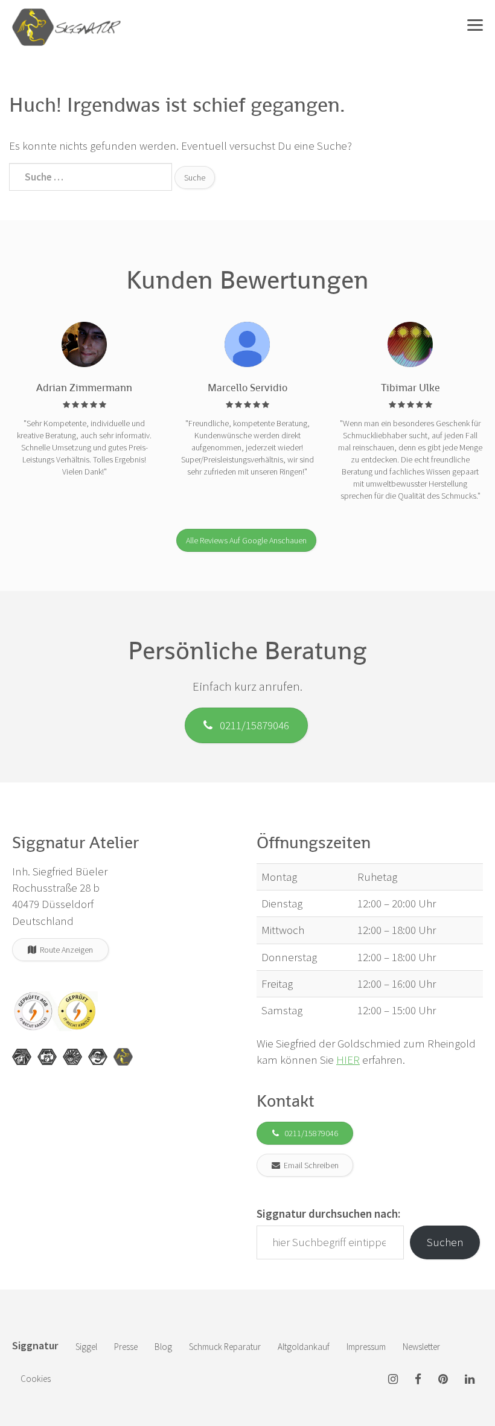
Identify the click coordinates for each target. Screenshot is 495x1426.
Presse (126, 1346)
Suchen (445, 1242)
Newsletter (421, 1346)
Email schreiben (309, 1165)
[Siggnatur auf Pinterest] (443, 1380)
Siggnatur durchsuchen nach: (328, 1213)
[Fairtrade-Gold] (97, 1057)
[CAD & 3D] (47, 1057)
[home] (66, 15)
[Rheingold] (123, 1057)
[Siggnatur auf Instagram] (393, 1380)
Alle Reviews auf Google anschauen (246, 540)
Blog (163, 1346)
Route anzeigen (64, 949)
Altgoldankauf (304, 1346)
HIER (348, 1059)
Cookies (36, 1378)
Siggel (86, 1346)
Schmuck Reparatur (225, 1346)
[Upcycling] (21, 1057)
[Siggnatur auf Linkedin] (470, 1380)
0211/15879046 (250, 725)
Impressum (366, 1346)
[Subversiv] (72, 1057)
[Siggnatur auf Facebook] (418, 1380)
